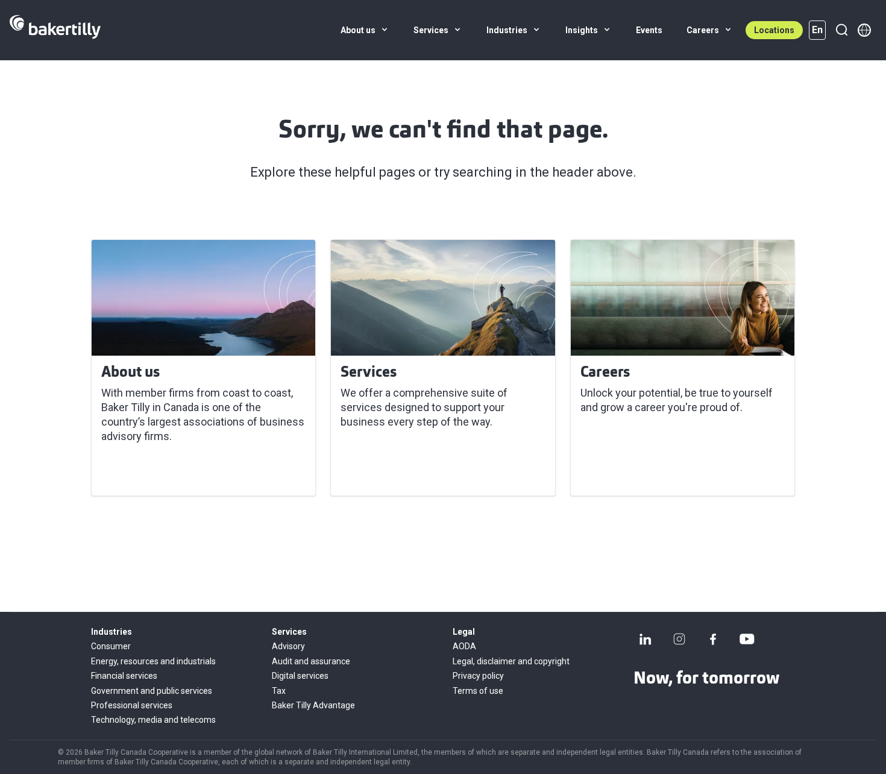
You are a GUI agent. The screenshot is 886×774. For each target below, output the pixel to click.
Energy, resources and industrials (153, 661)
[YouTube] (747, 639)
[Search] (841, 30)
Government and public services (151, 691)
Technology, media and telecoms (153, 720)
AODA (464, 646)
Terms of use (478, 691)
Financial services (124, 676)
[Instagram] (679, 639)
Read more (135, 472)
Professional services (131, 705)
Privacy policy (478, 676)
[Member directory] (864, 30)
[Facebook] (713, 639)
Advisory (288, 646)
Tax (279, 691)
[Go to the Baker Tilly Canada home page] (55, 30)
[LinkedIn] (645, 639)
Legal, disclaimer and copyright (511, 661)
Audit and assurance (311, 661)
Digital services (300, 676)
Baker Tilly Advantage (313, 705)
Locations (774, 30)
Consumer (111, 646)
